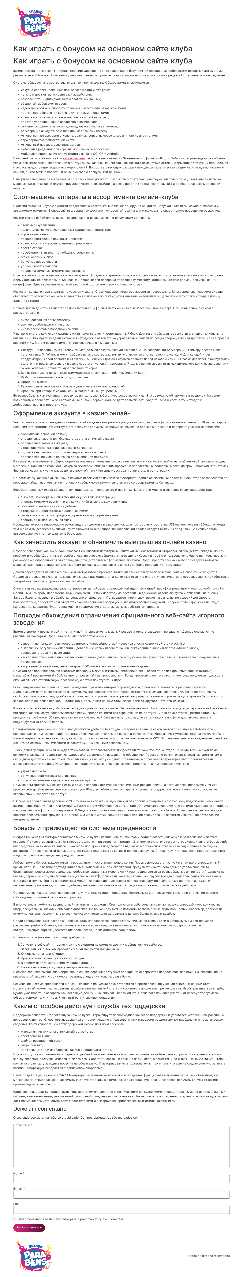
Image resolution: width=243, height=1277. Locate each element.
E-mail (19, 1188)
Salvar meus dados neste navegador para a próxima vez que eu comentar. (70, 1219)
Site (16, 1203)
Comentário (23, 1125)
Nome (18, 1173)
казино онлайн (74, 158)
